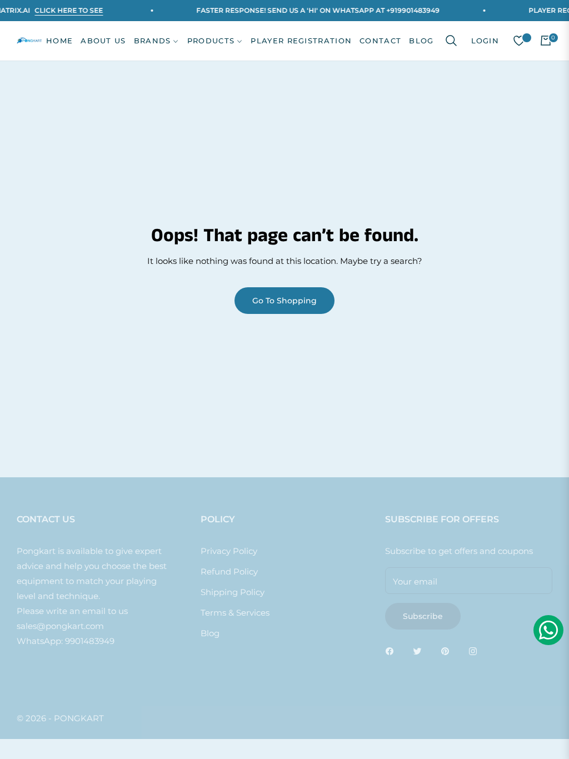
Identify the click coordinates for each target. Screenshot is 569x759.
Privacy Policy (229, 551)
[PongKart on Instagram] (475, 650)
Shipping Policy (232, 592)
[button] (451, 41)
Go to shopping (284, 301)
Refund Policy (229, 571)
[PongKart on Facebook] (392, 650)
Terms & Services (235, 612)
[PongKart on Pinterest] (448, 650)
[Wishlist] (519, 41)
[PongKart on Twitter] (420, 650)
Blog (210, 633)
